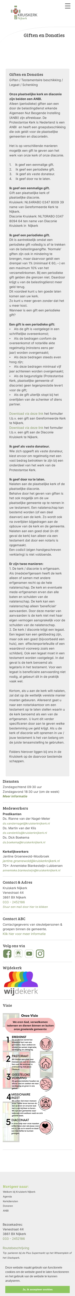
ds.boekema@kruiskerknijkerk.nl (24, 842)
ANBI (6, 1210)
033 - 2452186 (14, 902)
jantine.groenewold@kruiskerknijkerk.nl (31, 861)
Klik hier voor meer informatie (24, 934)
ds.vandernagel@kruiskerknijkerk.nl (26, 823)
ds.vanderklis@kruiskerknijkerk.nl (25, 833)
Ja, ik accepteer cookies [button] (38, 1289)
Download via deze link (26, 413)
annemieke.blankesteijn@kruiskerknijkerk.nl (31, 870)
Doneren (8, 1205)
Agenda (7, 1196)
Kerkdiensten (10, 1201)
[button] (21, 1281)
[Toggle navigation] (67, 6)
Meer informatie (15, 796)
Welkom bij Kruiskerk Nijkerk (19, 1191)
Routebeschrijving (16, 1248)
